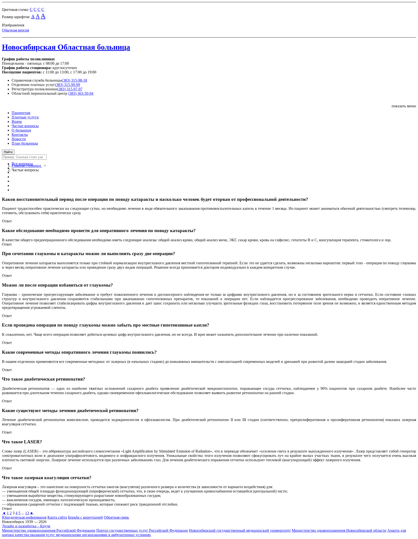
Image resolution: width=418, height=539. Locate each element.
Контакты (20, 135)
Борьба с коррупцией (85, 517)
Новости (19, 139)
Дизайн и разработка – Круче (26, 526)
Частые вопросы (25, 126)
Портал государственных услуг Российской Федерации (142, 530)
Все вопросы (22, 164)
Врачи (17, 121)
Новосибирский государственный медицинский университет (240, 530)
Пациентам (21, 113)
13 (27, 513)
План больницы (25, 143)
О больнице (21, 130)
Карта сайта (57, 517)
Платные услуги (25, 117)
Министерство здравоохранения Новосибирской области (339, 530)
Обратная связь (116, 517)
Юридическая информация (24, 517)
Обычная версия (15, 30)
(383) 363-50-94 (80, 93)
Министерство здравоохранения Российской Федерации (48, 530)
